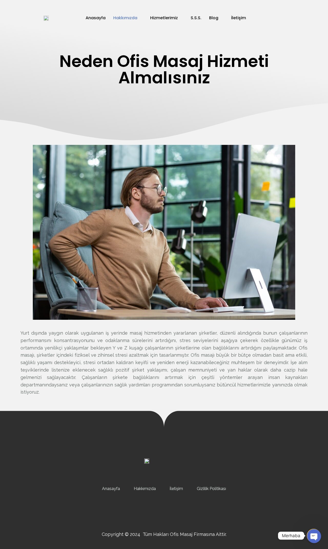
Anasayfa (96, 18)
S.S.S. (196, 18)
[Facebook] (152, 512)
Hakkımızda (125, 18)
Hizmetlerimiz (164, 18)
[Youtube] (175, 512)
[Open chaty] (314, 536)
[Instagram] (164, 512)
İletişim (238, 18)
